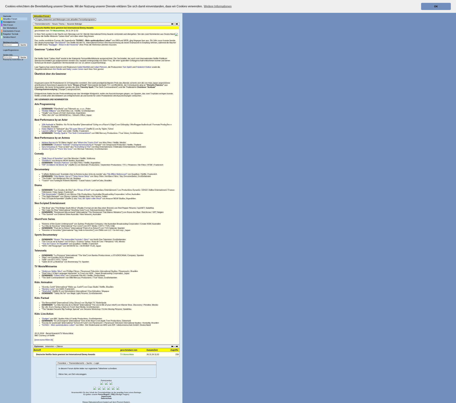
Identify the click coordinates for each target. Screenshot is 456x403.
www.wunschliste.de (44, 340)
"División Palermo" (61, 163)
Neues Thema (58, 24)
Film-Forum (8, 25)
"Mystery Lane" (48, 289)
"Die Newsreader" (49, 194)
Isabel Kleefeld (83, 67)
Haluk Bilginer (47, 129)
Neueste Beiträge (74, 24)
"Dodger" (46, 318)
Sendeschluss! (9, 37)
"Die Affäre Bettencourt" (117, 174)
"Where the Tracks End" (87, 142)
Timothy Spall (59, 133)
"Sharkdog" (46, 291)
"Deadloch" (46, 160)
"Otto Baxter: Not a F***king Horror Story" (72, 176)
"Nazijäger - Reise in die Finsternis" (63, 45)
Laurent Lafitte (48, 131)
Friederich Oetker (143, 67)
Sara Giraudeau (48, 147)
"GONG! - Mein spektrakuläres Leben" (58, 325)
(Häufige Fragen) (120, 394)
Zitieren (59, 346)
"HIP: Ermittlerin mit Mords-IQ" (55, 165)
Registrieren (13, 50)
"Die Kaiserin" (60, 43)
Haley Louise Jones (74, 69)
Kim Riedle (57, 69)
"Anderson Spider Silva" (52, 271)
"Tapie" (59, 131)
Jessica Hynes (48, 149)
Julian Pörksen (100, 67)
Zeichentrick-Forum (11, 31)
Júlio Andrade (47, 124)
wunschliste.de (17, 60)
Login (5, 50)
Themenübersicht (42, 24)
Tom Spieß (127, 67)
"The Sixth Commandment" (79, 133)
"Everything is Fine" (82, 147)
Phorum (120, 402)
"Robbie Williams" (49, 111)
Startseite (7, 16)
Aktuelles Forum (10, 19)
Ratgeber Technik (10, 34)
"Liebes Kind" (59, 275)
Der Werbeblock (10, 28)
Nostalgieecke (9, 22)
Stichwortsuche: (11, 42)
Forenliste (62, 363)
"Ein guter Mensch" (77, 129)
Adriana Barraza (49, 142)
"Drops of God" (83, 190)
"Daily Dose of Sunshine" (52, 158)
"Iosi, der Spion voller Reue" (90, 198)
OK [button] (436, 6)
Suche (89, 363)
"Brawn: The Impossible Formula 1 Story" (71, 239)
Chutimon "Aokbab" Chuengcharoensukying (73, 145)
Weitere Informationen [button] (218, 6)
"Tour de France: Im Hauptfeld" (55, 244)
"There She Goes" (65, 149)
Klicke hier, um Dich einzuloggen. (73, 374)
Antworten (49, 346)
